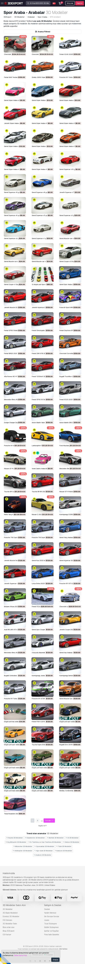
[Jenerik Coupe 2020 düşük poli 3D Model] (70, 619)
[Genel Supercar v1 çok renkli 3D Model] (42, 228)
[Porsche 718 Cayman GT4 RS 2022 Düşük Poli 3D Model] (42, 527)
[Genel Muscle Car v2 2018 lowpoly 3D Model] (70, 688)
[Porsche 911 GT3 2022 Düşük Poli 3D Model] (70, 573)
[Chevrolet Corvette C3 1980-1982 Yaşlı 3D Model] (15, 44)
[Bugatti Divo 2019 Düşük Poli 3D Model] (70, 734)
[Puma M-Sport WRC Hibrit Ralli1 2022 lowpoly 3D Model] (70, 297)
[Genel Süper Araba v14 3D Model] (15, 159)
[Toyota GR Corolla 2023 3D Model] (15, 481)
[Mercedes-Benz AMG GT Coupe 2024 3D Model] (70, 458)
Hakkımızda (9, 873)
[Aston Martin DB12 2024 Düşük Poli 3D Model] (70, 412)
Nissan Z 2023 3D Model (41, 514)
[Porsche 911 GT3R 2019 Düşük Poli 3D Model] (42, 688)
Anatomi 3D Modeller (43, 855)
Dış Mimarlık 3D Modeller (16, 842)
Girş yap (70, 3)
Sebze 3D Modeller (72, 842)
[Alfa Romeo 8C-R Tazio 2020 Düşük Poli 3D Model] (15, 366)
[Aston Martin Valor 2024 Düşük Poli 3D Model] (42, 412)
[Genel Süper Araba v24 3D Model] (15, 90)
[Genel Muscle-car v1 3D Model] (42, 251)
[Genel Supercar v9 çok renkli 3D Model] (15, 182)
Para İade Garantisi (51, 934)
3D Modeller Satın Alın (14, 905)
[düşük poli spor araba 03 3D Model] (70, 711)
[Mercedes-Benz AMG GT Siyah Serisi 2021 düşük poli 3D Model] (15, 642)
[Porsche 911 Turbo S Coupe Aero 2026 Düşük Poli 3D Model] (70, 67)
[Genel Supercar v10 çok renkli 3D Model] (70, 159)
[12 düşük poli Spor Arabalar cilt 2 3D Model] (42, 274)
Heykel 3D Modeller (15, 838)
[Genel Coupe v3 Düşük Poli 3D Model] (70, 251)
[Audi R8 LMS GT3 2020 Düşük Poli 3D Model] (15, 619)
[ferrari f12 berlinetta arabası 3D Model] (42, 596)
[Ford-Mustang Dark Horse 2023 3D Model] (70, 435)
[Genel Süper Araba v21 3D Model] (70, 90)
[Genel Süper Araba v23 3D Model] (42, 90)
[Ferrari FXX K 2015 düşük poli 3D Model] (42, 711)
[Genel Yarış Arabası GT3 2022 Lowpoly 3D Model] (70, 527)
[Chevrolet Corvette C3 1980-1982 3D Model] (42, 44)
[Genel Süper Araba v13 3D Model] (42, 159)
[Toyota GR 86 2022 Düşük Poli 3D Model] (42, 481)
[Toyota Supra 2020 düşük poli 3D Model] (42, 734)
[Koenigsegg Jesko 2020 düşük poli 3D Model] (42, 665)
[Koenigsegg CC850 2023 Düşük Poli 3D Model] (70, 504)
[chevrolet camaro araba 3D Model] (70, 596)
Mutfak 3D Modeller (56, 838)
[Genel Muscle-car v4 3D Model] (70, 228)
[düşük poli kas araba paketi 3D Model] (15, 711)
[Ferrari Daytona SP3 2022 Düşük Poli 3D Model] (70, 320)
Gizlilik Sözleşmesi (51, 927)
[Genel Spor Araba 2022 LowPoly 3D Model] (70, 274)
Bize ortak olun (8, 927)
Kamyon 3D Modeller (64, 851)
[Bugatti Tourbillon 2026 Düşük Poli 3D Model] (70, 366)
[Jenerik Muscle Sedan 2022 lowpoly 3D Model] (15, 550)
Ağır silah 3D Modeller (44, 851)
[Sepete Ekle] (18, 49)
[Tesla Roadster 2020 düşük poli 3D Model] (15, 803)
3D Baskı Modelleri (10, 913)
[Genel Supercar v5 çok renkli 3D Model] (42, 205)
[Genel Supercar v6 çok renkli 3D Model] (15, 205)
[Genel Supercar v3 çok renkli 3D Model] (70, 205)
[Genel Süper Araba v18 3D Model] (70, 113)
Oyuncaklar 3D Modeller (45, 846)
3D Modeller (8, 909)
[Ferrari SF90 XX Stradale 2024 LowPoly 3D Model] (42, 389)
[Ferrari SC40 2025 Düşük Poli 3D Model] (70, 44)
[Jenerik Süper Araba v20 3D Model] (15, 113)
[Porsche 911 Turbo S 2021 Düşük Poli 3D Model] (15, 688)
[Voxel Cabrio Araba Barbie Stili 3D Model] (42, 458)
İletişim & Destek (52, 905)
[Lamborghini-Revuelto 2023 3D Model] (42, 435)
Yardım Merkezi (50, 913)
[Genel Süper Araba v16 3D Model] (42, 136)
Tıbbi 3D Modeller (64, 846)
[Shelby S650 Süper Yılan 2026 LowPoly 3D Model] (42, 67)
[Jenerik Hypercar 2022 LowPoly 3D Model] (42, 297)
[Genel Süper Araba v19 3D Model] (42, 113)
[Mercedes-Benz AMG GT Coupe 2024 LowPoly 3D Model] (15, 389)
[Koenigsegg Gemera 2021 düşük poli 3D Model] (70, 665)
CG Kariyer (7, 934)
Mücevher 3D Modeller (23, 846)
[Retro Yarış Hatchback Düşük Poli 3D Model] (15, 504)
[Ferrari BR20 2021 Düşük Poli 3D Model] (15, 343)
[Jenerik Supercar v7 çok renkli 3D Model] (70, 182)
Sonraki (48, 821)
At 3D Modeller (73, 838)
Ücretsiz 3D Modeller (11, 916)
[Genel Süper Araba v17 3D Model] (15, 136)
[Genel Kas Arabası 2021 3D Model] (70, 642)
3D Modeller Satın (10, 923)
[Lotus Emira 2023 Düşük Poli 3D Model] (42, 573)
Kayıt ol (79, 3)
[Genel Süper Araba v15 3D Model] (70, 136)
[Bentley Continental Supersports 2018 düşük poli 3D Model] (70, 780)
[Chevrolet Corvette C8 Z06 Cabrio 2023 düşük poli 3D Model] (70, 343)
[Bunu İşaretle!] (23, 49)
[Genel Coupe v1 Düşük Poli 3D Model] (15, 274)
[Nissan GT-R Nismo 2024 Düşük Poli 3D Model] (70, 481)
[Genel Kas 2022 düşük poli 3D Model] (42, 550)
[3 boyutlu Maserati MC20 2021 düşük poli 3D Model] (42, 642)
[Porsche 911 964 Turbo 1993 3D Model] (15, 435)
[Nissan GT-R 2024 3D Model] (15, 458)
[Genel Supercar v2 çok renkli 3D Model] (15, 228)
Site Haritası (63, 949)
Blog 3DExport (8, 931)
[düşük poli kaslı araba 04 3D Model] (15, 757)
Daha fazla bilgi (20, 955)
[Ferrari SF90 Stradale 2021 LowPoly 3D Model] (15, 320)
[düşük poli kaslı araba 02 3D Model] (15, 780)
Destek (47, 909)
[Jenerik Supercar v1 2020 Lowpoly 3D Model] (15, 573)
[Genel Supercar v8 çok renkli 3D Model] (42, 182)
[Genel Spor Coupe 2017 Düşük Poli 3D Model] (42, 619)
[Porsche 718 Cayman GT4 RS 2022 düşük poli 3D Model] (15, 527)
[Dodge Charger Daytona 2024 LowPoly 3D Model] (15, 412)
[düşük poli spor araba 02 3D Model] (15, 734)
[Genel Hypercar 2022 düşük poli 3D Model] (70, 550)
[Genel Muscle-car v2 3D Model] (15, 251)
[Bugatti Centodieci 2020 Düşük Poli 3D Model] (15, 665)
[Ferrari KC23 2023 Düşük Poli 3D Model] (70, 389)
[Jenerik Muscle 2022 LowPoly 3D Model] (15, 297)
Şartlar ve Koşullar (51, 931)
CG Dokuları (7, 920)
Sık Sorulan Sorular (51, 916)
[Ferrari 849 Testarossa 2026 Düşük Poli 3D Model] (15, 67)
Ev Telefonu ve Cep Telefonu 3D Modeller (45, 842)
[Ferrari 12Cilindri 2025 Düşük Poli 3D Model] (42, 366)
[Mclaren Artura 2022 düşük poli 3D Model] (15, 596)
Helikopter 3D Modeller (23, 851)
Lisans (46, 920)
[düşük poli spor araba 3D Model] (70, 757)
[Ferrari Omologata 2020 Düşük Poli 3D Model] (42, 320)
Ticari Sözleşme (50, 923)
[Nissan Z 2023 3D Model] (42, 504)
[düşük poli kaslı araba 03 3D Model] (42, 757)
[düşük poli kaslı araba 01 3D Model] (42, 780)
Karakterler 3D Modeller (35, 838)
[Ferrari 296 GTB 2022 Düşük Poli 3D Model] (42, 343)
